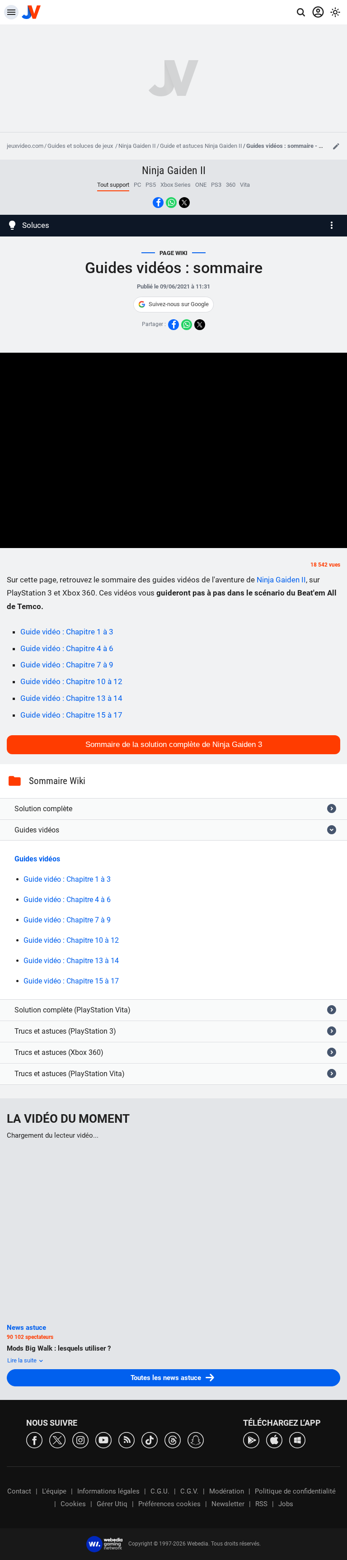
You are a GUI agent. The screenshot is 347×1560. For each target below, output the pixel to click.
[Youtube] (103, 1439)
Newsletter (227, 1504)
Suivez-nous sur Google (179, 304)
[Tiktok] (149, 1439)
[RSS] (126, 1439)
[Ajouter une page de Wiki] (336, 146)
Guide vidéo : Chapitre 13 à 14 (71, 698)
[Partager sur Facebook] (158, 202)
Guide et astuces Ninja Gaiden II (201, 145)
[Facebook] (34, 1439)
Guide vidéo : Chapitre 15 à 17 (71, 714)
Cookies (73, 1504)
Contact (19, 1491)
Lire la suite (22, 1360)
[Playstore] (251, 1439)
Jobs (285, 1504)
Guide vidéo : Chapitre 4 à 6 (66, 648)
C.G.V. (189, 1491)
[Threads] (172, 1439)
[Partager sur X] (184, 202)
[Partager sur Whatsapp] (171, 202)
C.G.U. (159, 1491)
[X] (57, 1439)
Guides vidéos (37, 859)
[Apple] (274, 1439)
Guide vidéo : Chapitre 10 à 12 (71, 681)
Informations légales (108, 1491)
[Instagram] (80, 1439)
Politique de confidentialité (295, 1491)
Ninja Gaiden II (137, 145)
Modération (226, 1491)
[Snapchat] (196, 1439)
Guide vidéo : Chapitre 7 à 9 (66, 664)
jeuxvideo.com (25, 145)
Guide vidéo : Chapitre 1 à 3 (66, 631)
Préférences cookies (169, 1504)
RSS (261, 1504)
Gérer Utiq (112, 1504)
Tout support (113, 184)
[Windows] (297, 1439)
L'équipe (54, 1491)
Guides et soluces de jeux (80, 145)
